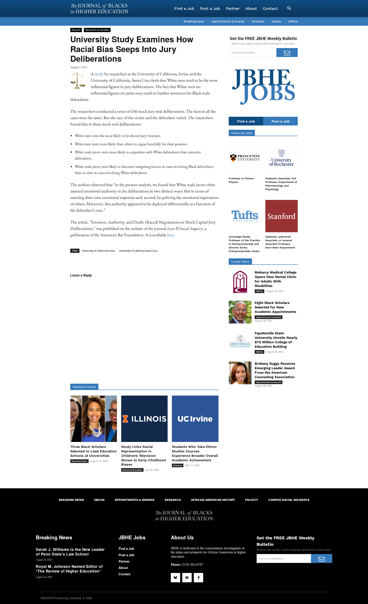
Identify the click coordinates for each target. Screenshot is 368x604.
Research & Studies (97, 30)
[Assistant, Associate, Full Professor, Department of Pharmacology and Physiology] (281, 158)
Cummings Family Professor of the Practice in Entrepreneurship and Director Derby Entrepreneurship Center (244, 243)
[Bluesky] (175, 577)
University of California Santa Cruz (138, 250)
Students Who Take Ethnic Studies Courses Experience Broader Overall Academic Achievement (195, 453)
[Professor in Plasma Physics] (245, 158)
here (170, 235)
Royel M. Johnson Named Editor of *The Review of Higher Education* (69, 569)
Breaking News (79, 461)
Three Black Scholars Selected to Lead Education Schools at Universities (93, 451)
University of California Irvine (98, 250)
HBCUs (259, 291)
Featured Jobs (241, 133)
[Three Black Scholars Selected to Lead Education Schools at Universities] (93, 419)
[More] (177, 259)
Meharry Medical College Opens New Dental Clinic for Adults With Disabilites (275, 279)
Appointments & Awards (268, 317)
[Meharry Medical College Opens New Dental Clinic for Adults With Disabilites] (240, 281)
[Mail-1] (187, 577)
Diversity (177, 465)
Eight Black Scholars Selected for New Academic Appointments (275, 307)
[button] (289, 8)
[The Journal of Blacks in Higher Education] (99, 8)
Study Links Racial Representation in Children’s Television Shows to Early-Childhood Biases (143, 455)
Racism (76, 30)
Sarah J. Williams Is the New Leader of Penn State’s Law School (70, 552)
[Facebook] (198, 577)
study (99, 74)
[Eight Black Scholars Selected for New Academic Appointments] (240, 312)
